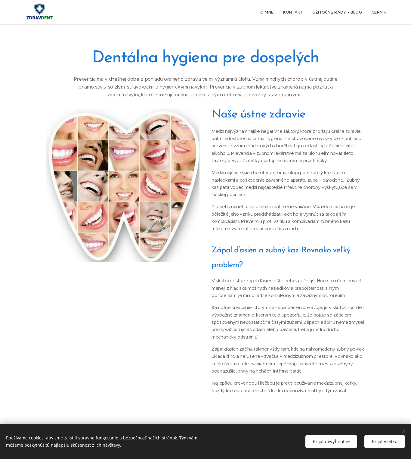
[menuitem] (269, 12)
